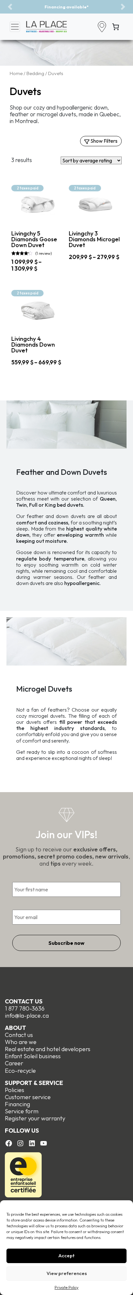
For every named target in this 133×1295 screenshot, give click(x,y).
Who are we (20, 1042)
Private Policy (66, 1287)
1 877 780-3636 (25, 1008)
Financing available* (66, 6)
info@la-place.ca (27, 1015)
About (15, 1027)
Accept (66, 1255)
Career (14, 1063)
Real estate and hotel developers (47, 1049)
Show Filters (103, 141)
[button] (10, 7)
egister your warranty (36, 1118)
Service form (21, 1111)
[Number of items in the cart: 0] (115, 26)
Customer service (28, 1097)
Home (16, 73)
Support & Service (34, 1083)
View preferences (66, 1273)
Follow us (22, 1130)
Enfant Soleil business (33, 1056)
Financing (17, 1104)
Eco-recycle (20, 1070)
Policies (14, 1090)
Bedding (35, 73)
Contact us (24, 1001)
